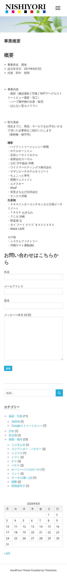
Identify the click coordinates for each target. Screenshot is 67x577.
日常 (11, 431)
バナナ (16, 465)
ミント (16, 473)
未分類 (13, 435)
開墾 (14, 481)
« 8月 (7, 553)
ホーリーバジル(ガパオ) (26, 469)
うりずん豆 (18, 444)
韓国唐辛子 (18, 485)
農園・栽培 (16, 439)
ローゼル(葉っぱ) (22, 477)
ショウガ (17, 453)
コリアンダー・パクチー (27, 448)
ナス (14, 461)
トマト (16, 457)
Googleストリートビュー (27, 425)
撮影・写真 (16, 416)
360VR (16, 421)
